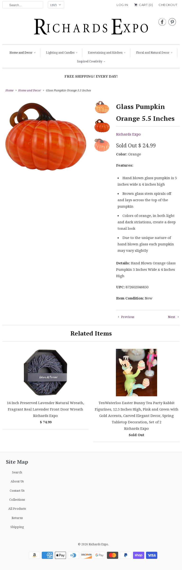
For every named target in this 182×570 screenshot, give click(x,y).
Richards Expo (128, 134)
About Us (17, 481)
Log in (122, 5)
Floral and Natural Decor (152, 52)
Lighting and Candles (60, 52)
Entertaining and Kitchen (105, 52)
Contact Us (17, 490)
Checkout (168, 5)
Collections (17, 499)
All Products (17, 508)
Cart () (145, 5)
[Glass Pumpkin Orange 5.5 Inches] (46, 137)
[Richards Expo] (91, 28)
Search (17, 472)
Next (172, 317)
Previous (127, 317)
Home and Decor (20, 52)
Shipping (17, 527)
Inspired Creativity (89, 61)
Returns (17, 518)
